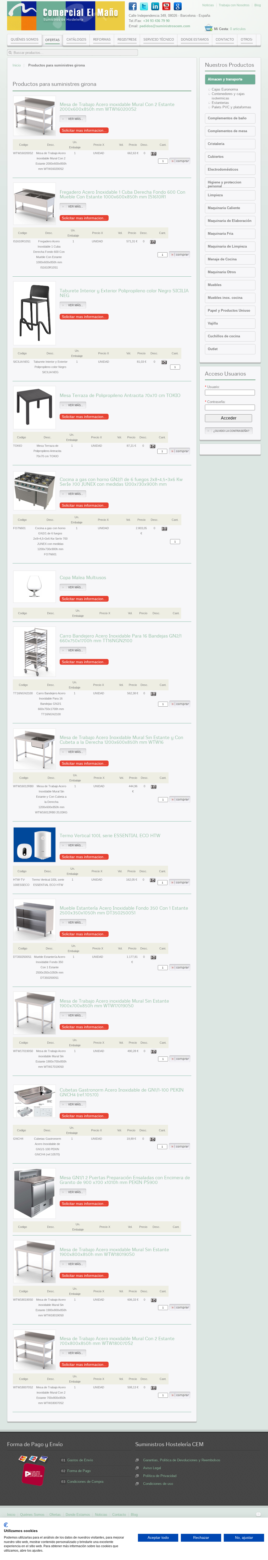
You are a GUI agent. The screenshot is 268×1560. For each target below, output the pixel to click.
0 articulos (238, 29)
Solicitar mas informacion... (84, 130)
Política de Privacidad (159, 1476)
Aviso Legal (152, 1468)
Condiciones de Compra (85, 1482)
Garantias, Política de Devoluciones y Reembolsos (181, 1460)
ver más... (75, 118)
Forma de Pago (79, 1471)
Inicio (17, 65)
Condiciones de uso (158, 1484)
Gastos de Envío (80, 1460)
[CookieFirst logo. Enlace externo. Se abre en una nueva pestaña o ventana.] (6, 1525)
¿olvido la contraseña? (231, 430)
